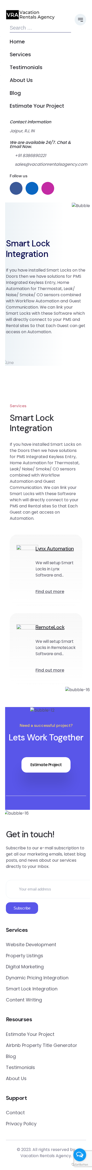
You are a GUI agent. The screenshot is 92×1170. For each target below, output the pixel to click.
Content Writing (24, 1000)
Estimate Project (46, 765)
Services (20, 54)
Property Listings (24, 955)
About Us (21, 80)
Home (17, 41)
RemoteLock (50, 627)
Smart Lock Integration (31, 989)
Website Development (31, 944)
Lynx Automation (55, 548)
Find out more (50, 592)
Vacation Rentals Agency (45, 1156)
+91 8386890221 (30, 156)
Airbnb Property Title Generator (41, 1045)
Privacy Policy (21, 1123)
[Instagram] (56, 813)
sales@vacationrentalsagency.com (43, 164)
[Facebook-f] (35, 813)
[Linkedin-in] (46, 813)
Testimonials (26, 67)
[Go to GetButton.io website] (80, 1164)
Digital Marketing (25, 966)
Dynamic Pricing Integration (37, 977)
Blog (15, 93)
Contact (15, 1112)
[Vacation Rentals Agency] (30, 15)
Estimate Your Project (37, 105)
